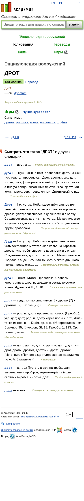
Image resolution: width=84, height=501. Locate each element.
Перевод (31, 82)
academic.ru (17, 7)
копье (34, 122)
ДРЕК (15, 137)
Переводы (61, 44)
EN (53, 3)
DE (61, 3)
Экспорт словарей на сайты (17, 430)
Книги (22, 52)
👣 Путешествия (10, 423)
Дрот (8, 204)
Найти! (74, 25)
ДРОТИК (70, 137)
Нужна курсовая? (36, 112)
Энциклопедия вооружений (42, 36)
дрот (8, 164)
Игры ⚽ (61, 52)
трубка (62, 122)
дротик (20, 93)
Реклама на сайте (48, 416)
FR (78, 3)
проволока (48, 122)
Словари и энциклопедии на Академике (38, 16)
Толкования (22, 44)
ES (69, 3)
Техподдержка (29, 416)
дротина (22, 122)
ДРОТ (8, 173)
